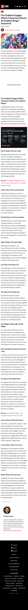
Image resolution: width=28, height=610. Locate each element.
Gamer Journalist (10, 583)
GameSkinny (19, 583)
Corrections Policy (14, 557)
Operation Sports (9, 585)
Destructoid (20, 581)
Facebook (14, 545)
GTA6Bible (14, 590)
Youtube (14, 551)
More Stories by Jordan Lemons (12, 530)
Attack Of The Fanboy (11, 578)
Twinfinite (16, 576)
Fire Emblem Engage (6, 501)
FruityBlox (14, 588)
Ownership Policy (14, 566)
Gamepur (22, 576)
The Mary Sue (19, 585)
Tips (2, 11)
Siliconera (20, 578)
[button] (25, 6)
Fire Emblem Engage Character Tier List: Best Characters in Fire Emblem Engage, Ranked (13, 183)
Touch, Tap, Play (7, 588)
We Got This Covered (10, 581)
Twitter (15, 548)
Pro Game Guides (7, 576)
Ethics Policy (14, 560)
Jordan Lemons (9, 30)
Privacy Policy (14, 569)
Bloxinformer (22, 588)
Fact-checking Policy (14, 563)
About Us (14, 554)
